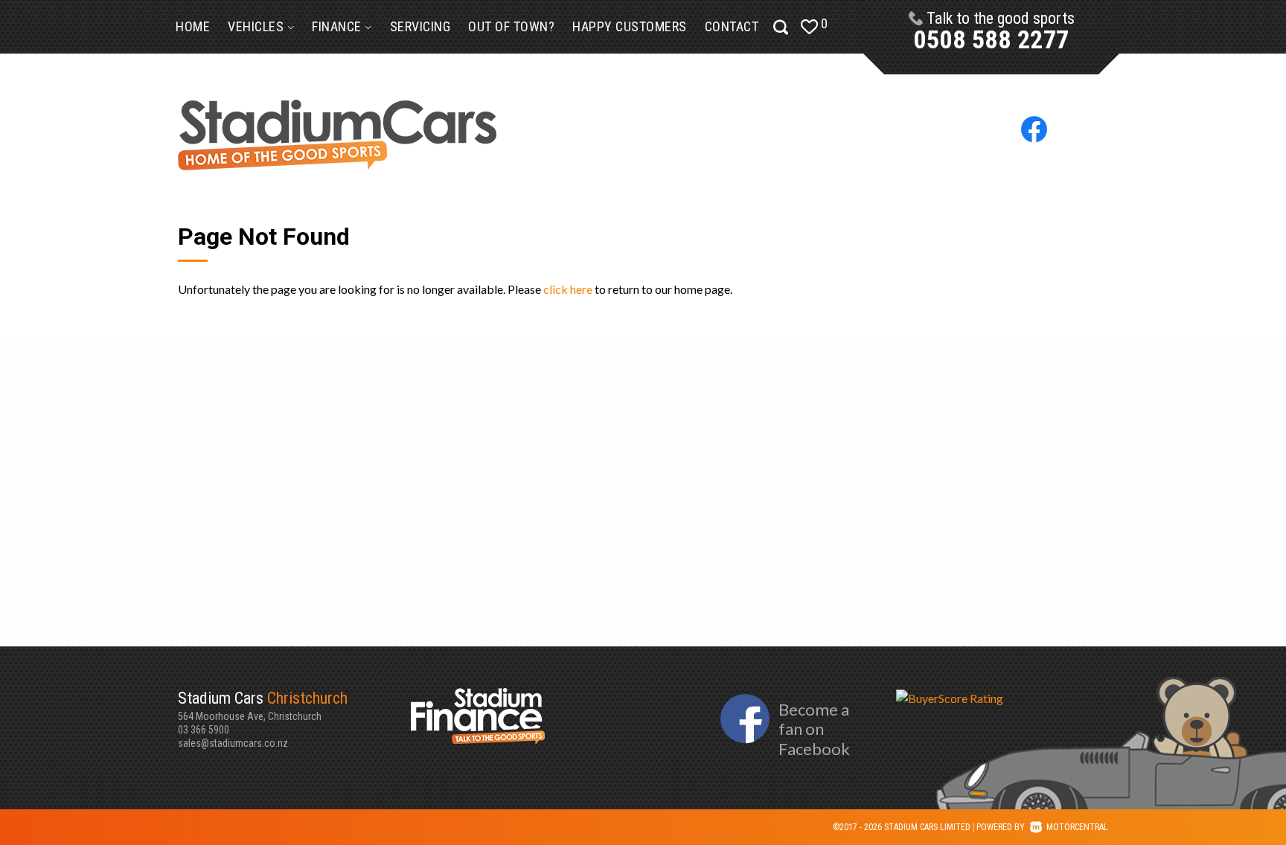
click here (567, 289)
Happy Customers (629, 26)
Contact (732, 26)
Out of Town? (511, 26)
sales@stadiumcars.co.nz (233, 743)
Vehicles (257, 26)
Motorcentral (1077, 827)
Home (193, 26)
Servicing (420, 26)
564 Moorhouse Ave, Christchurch (263, 705)
